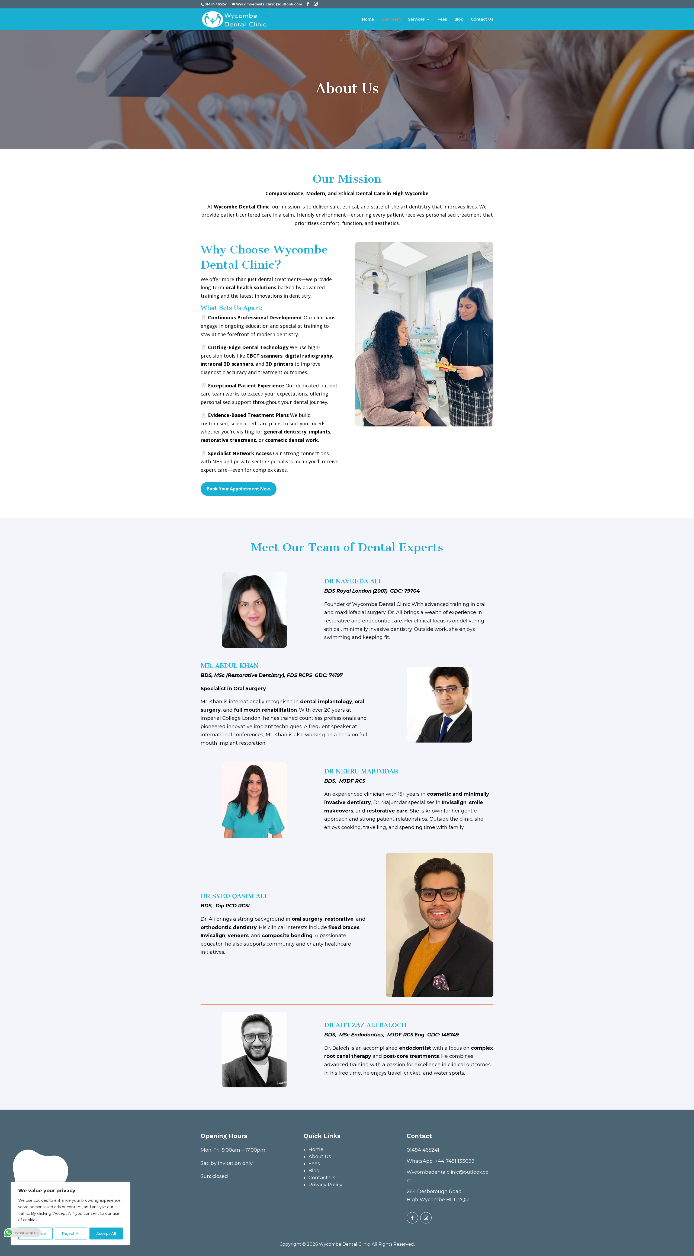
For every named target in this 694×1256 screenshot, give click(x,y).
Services (416, 19)
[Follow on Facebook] (412, 1217)
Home (368, 19)
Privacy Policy (325, 1185)
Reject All (71, 1233)
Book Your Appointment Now (238, 489)
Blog (459, 19)
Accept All (106, 1233)
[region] (70, 1213)
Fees (442, 19)
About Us (320, 1156)
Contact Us (482, 19)
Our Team (391, 19)
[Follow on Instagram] (426, 1217)
